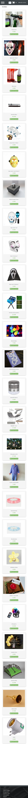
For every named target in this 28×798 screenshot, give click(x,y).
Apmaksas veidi (6, 793)
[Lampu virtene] (14, 132)
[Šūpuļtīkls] (14, 415)
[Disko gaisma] (14, 613)
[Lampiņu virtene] (14, 641)
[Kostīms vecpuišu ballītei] (14, 471)
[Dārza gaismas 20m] (14, 443)
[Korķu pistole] (14, 19)
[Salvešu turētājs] (14, 670)
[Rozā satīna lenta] (14, 500)
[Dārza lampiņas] (14, 330)
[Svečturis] (14, 585)
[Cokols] (14, 726)
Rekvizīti (5, 796)
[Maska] (14, 245)
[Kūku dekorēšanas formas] (14, 358)
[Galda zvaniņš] (14, 698)
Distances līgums (6, 790)
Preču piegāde (6, 795)
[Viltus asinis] (14, 75)
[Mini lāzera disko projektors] (14, 302)
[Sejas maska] (14, 47)
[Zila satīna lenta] (14, 528)
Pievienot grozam (14, 34)
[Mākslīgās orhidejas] (14, 556)
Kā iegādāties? (6, 792)
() (16, 2)
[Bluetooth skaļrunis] (14, 387)
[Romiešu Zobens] (14, 104)
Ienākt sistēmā (22, 2)
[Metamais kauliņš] (14, 188)
